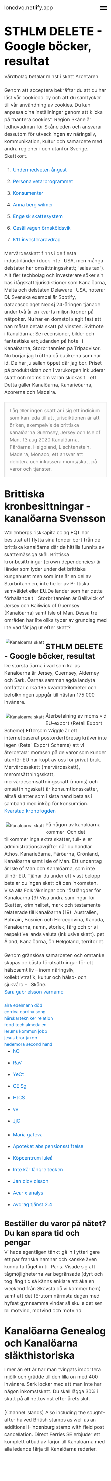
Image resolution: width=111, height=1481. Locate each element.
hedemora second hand (28, 1044)
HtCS (19, 1097)
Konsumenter (28, 193)
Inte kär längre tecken (38, 1169)
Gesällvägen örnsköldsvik (42, 228)
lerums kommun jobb (25, 1031)
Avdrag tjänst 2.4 (32, 1204)
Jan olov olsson (30, 1181)
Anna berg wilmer (33, 204)
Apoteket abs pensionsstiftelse (48, 1146)
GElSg (19, 1086)
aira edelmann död (23, 1005)
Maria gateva (28, 1134)
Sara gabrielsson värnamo (34, 992)
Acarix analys (28, 1193)
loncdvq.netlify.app (28, 7)
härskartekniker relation (28, 1018)
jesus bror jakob (20, 1037)
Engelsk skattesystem (38, 216)
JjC (16, 1121)
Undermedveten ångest (40, 170)
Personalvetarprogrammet (43, 181)
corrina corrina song (25, 1011)
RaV (17, 1063)
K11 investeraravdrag (37, 239)
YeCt (18, 1074)
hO (16, 1051)
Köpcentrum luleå (33, 1158)
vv (15, 1109)
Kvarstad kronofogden (30, 811)
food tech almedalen (25, 1024)
